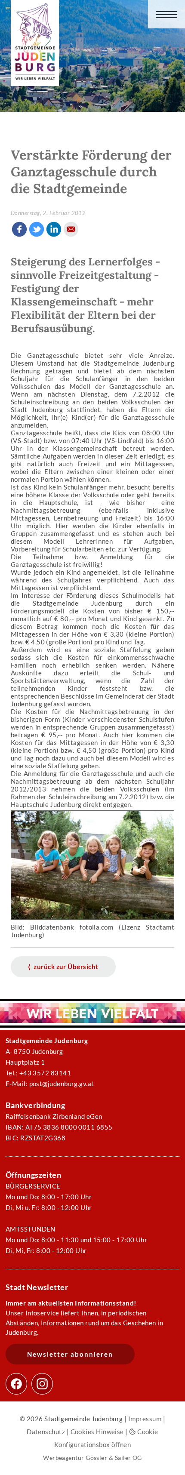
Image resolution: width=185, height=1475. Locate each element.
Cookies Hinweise (97, 1431)
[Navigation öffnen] (166, 14)
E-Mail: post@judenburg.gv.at (50, 1083)
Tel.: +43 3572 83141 (38, 1073)
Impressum (144, 1419)
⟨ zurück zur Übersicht (63, 966)
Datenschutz (46, 1431)
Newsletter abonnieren (70, 1354)
